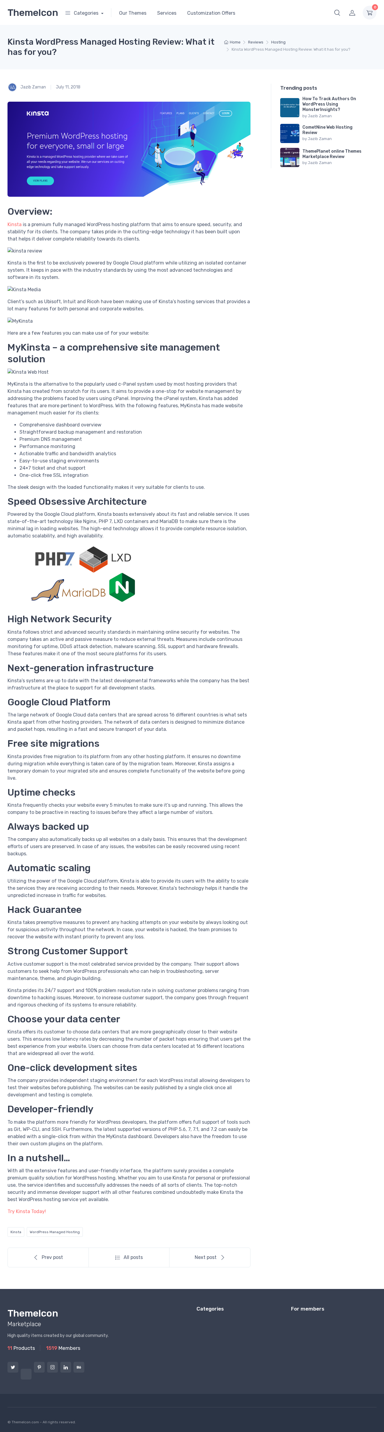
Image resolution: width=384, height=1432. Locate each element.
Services (166, 13)
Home (235, 42)
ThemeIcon (33, 12)
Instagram (52, 1367)
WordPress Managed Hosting (55, 1232)
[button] (337, 12)
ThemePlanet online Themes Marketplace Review (332, 154)
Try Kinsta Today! (27, 1211)
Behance (79, 1367)
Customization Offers (211, 13)
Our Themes (132, 13)
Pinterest (39, 1367)
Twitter (13, 1367)
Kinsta (15, 224)
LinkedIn (65, 1367)
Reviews (255, 42)
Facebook (26, 1374)
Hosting (278, 42)
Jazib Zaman (33, 86)
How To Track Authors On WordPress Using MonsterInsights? (329, 104)
